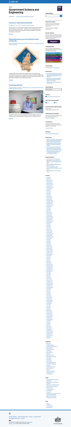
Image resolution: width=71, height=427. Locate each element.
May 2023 (49, 226)
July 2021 (48, 256)
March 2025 (49, 196)
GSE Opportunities (50, 355)
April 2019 (49, 294)
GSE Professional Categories (52, 386)
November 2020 (50, 267)
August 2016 (49, 336)
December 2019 (50, 282)
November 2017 (50, 316)
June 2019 (49, 291)
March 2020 (49, 278)
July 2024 (48, 207)
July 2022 (48, 239)
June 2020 (49, 274)
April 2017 (48, 324)
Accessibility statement (14, 418)
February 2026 (49, 180)
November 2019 (50, 284)
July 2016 (48, 337)
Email (48, 102)
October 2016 (49, 333)
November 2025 (50, 184)
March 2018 (49, 310)
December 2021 (50, 249)
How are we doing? (50, 389)
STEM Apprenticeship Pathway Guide (54, 82)
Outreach (48, 365)
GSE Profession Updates (51, 356)
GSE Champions (50, 352)
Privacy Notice (56, 67)
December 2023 (50, 216)
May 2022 (49, 242)
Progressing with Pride (15, 85)
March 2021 (49, 262)
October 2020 (49, 268)
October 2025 (49, 186)
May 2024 (49, 209)
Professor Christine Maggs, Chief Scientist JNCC (18, 43)
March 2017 (49, 326)
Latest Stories (49, 360)
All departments (37, 416)
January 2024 (49, 215)
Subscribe (48, 392)
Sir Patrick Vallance (12, 87)
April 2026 (49, 178)
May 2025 (49, 193)
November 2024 (50, 202)
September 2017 (50, 319)
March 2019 (49, 295)
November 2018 (50, 300)
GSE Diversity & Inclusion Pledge (53, 384)
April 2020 (49, 277)
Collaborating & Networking (52, 346)
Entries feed (49, 404)
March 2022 (49, 245)
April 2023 (49, 228)
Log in (48, 403)
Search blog (49, 13)
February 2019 (49, 297)
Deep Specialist (50, 347)
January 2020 (49, 281)
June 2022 (49, 241)
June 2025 (49, 191)
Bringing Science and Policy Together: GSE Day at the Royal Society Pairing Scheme (54, 79)
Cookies (22, 418)
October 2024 (49, 203)
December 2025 (50, 183)
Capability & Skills (50, 344)
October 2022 (49, 235)
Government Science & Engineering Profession (25, 16)
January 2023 (49, 232)
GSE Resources (49, 387)
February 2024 (49, 213)
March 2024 (49, 212)
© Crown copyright (57, 423)
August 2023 (49, 222)
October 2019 (49, 285)
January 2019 (49, 298)
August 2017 (49, 320)
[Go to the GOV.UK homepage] (13, 2)
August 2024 (49, 206)
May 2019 (48, 293)
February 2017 (49, 327)
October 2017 (49, 317)
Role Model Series (50, 368)
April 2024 (49, 210)
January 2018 (49, 313)
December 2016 (50, 330)
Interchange (49, 359)
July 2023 (48, 223)
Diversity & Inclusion (30, 25)
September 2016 (50, 334)
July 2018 (48, 304)
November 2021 (50, 251)
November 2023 (50, 217)
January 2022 (49, 248)
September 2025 (50, 187)
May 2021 (48, 259)
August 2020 (49, 271)
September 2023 (50, 220)
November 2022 (50, 233)
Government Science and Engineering (24, 11)
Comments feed (50, 406)
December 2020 (50, 265)
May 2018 (48, 307)
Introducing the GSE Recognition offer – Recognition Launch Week (54, 161)
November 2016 (50, 332)
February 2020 (49, 280)
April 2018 (49, 308)
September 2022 (50, 236)
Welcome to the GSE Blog (51, 396)
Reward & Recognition (51, 366)
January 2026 (49, 181)
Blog (10, 7)
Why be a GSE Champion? (51, 397)
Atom (56, 102)
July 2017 (48, 322)
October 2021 (49, 252)
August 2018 (49, 303)
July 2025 (48, 190)
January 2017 (49, 329)
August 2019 (49, 288)
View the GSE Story (49, 128)
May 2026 (49, 177)
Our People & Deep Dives (35, 87)
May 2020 (49, 275)
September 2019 (50, 287)
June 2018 (49, 306)
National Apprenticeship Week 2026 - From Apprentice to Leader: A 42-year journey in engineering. (54, 152)
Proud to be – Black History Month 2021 (20, 23)
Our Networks (49, 390)
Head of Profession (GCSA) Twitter (53, 96)
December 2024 (50, 200)
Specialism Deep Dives (51, 371)
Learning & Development (51, 362)
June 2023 (49, 225)
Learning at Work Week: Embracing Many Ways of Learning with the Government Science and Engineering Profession (54, 74)
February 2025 (49, 197)
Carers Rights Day (56, 158)
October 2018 (49, 301)
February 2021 (49, 264)
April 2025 (49, 194)
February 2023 (49, 230)
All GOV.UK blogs (13, 416)
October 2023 (49, 219)
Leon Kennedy (11, 25)
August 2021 (49, 255)
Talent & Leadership (18, 88)
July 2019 (48, 290)
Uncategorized (49, 373)
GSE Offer (48, 353)
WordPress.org (49, 407)
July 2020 (48, 272)
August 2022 (49, 238)
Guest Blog (15, 44)
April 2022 (49, 243)
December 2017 (50, 314)
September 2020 (50, 269)
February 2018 (49, 311)
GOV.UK (31, 416)
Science (48, 369)
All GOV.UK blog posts (23, 416)
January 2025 (49, 199)
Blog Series (24, 25)
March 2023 (49, 229)
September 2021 (50, 254)
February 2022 (49, 246)
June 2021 (49, 258)
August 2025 (49, 189)
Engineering (49, 350)
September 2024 (50, 204)
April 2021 (49, 261)
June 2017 (48, 323)
